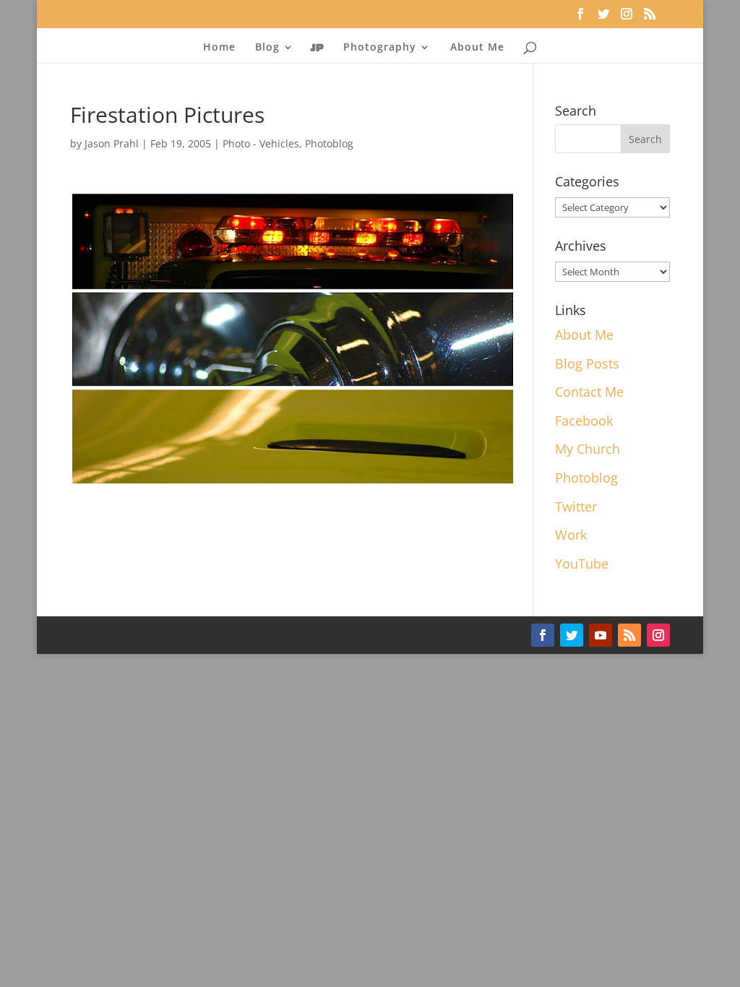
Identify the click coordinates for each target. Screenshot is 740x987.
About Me (477, 47)
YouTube (581, 563)
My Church (587, 448)
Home (219, 47)
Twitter (576, 506)
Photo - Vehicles (261, 143)
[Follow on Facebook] (542, 635)
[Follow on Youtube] (600, 635)
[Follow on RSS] (629, 635)
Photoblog (329, 143)
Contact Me (589, 391)
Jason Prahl (112, 143)
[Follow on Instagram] (658, 635)
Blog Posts (587, 363)
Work (571, 534)
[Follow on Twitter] (571, 635)
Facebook (584, 420)
